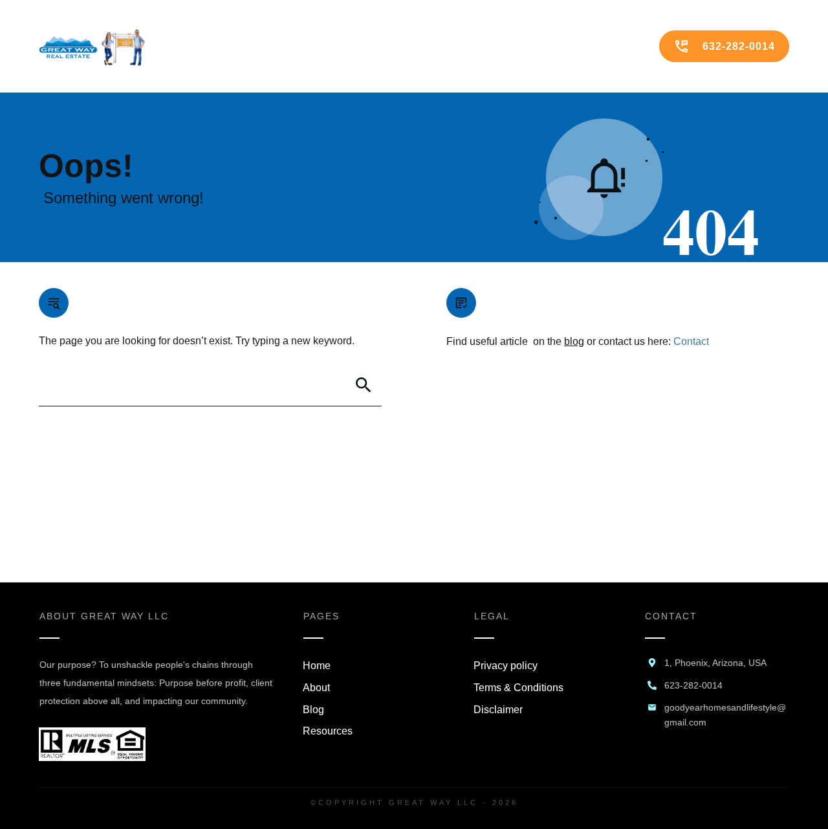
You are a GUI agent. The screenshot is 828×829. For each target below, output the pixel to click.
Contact (691, 341)
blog (574, 341)
